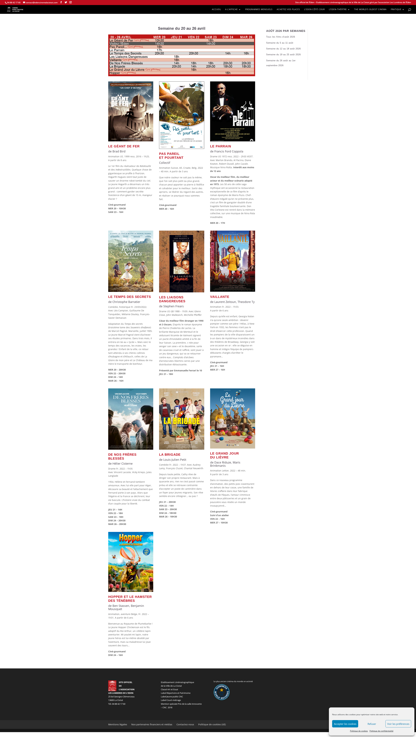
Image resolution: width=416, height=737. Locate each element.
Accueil (216, 9)
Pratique (396, 9)
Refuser (372, 723)
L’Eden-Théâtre (338, 9)
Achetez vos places (288, 9)
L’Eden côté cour (314, 9)
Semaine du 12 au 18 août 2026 (283, 48)
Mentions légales (117, 724)
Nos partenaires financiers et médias (151, 724)
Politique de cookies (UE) (212, 724)
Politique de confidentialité (381, 731)
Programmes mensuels (259, 9)
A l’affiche (231, 9)
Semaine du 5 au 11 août (279, 43)
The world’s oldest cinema (370, 9)
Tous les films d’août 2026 (280, 37)
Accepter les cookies (345, 723)
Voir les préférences (398, 723)
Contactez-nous (185, 724)
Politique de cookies (359, 731)
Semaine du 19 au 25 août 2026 (283, 54)
